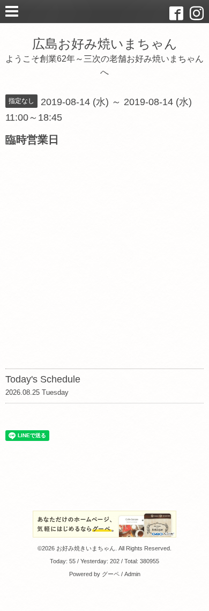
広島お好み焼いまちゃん (104, 43)
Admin (132, 574)
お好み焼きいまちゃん (85, 548)
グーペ (111, 574)
